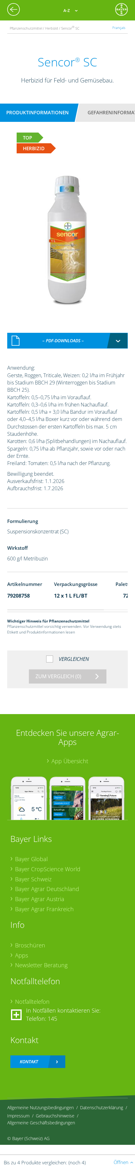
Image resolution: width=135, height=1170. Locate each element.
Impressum (18, 1116)
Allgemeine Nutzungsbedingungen (40, 1107)
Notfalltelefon (32, 1001)
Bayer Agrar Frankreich (44, 909)
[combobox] (67, 341)
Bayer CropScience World (47, 869)
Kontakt (29, 1062)
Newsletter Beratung (41, 965)
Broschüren (30, 945)
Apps (21, 955)
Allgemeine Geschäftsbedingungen (41, 1123)
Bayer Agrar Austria (39, 899)
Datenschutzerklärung (101, 1107)
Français (118, 27)
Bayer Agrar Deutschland (47, 889)
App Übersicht (69, 761)
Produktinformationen (37, 112)
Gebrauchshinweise (55, 1116)
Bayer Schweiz (33, 879)
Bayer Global (31, 859)
